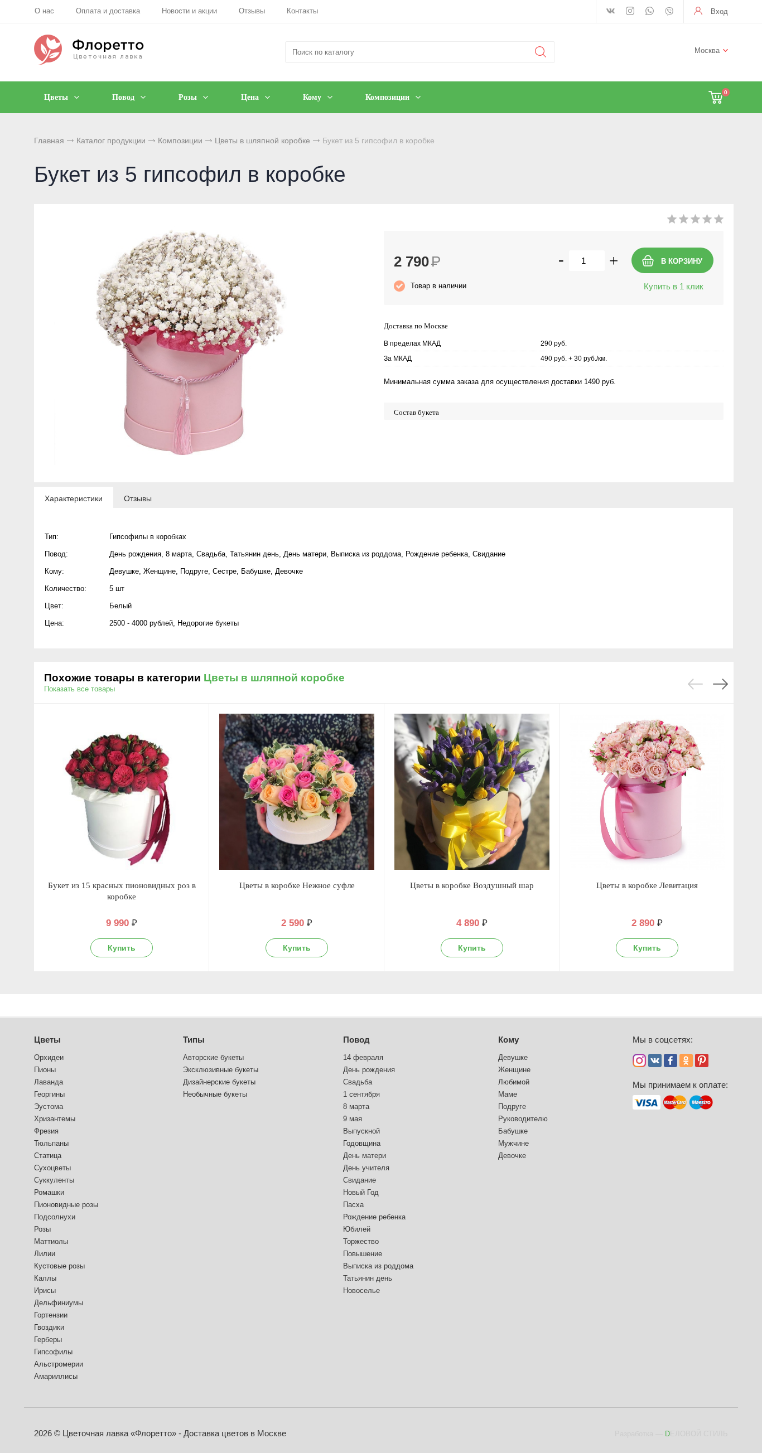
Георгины (49, 1094)
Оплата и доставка (108, 11)
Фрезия (46, 1131)
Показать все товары (79, 689)
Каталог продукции (111, 140)
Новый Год (361, 1192)
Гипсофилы (53, 1352)
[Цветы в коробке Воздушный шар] (471, 792)
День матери (364, 1155)
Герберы (48, 1339)
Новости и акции (189, 11)
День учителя (366, 1168)
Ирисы (45, 1290)
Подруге (512, 1106)
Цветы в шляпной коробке (262, 140)
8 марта (356, 1106)
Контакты (302, 11)
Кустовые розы (59, 1266)
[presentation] (74, 497)
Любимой (513, 1082)
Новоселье (361, 1290)
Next (720, 684)
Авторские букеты (213, 1057)
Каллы (45, 1278)
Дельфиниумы (58, 1303)
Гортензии (50, 1315)
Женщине (514, 1069)
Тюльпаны (51, 1143)
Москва (707, 50)
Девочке (512, 1155)
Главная (49, 140)
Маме (507, 1094)
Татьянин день (367, 1278)
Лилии (44, 1253)
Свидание (359, 1180)
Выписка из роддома (378, 1266)
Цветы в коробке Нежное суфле (297, 885)
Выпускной (361, 1131)
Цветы (47, 1039)
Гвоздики (49, 1327)
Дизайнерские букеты (219, 1082)
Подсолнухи (54, 1217)
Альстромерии (58, 1364)
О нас (44, 11)
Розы (42, 1229)
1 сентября (361, 1094)
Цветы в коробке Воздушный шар (472, 885)
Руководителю (523, 1119)
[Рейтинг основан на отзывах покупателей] (695, 221)
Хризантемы (54, 1119)
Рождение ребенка (374, 1217)
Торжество (361, 1241)
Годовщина (361, 1143)
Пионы (45, 1069)
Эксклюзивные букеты (220, 1069)
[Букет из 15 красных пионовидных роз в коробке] (121, 792)
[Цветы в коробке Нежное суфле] (296, 792)
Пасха (353, 1204)
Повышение (362, 1253)
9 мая (352, 1119)
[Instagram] (630, 12)
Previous (695, 684)
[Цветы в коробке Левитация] (647, 792)
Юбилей (356, 1229)
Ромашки (49, 1192)
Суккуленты (54, 1180)
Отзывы (252, 11)
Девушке (513, 1057)
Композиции (180, 140)
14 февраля (363, 1057)
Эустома (48, 1106)
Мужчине (513, 1143)
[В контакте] (610, 12)
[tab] (73, 498)
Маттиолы (51, 1241)
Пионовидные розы (66, 1204)
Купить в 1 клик (673, 286)
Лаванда (48, 1082)
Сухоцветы (52, 1168)
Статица (47, 1155)
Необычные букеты (215, 1094)
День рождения (369, 1069)
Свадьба (357, 1082)
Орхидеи (49, 1057)
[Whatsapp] (649, 12)
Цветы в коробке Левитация (647, 885)
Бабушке (513, 1131)
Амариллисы (56, 1376)
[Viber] (669, 12)
